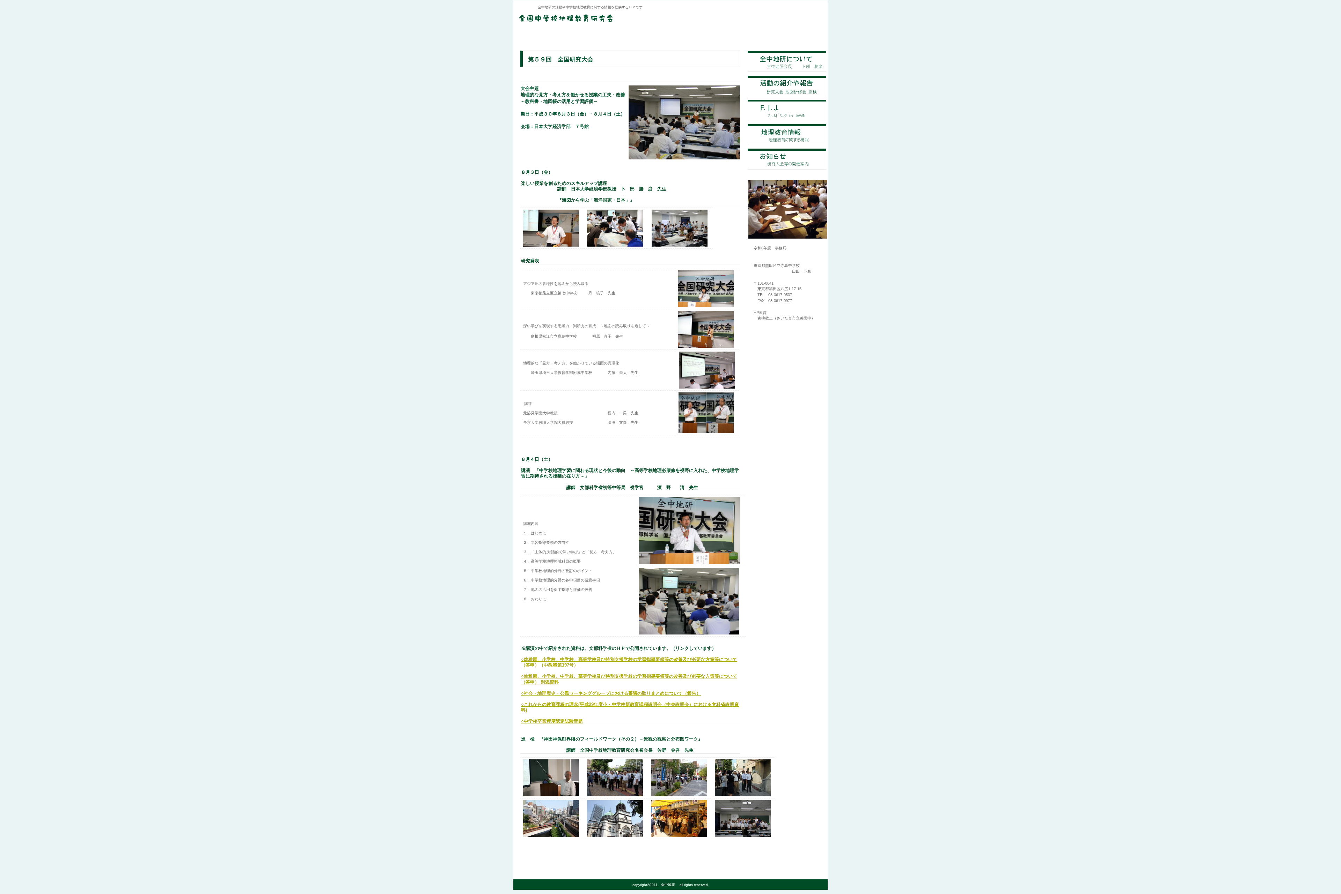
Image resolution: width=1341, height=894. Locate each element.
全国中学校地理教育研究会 (602, 18)
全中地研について (787, 61)
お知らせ (787, 159)
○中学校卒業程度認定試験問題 (552, 721)
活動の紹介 (787, 85)
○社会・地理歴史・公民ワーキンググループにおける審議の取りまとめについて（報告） (611, 693)
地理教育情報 (787, 134)
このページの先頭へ (543, 852)
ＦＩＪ (787, 110)
